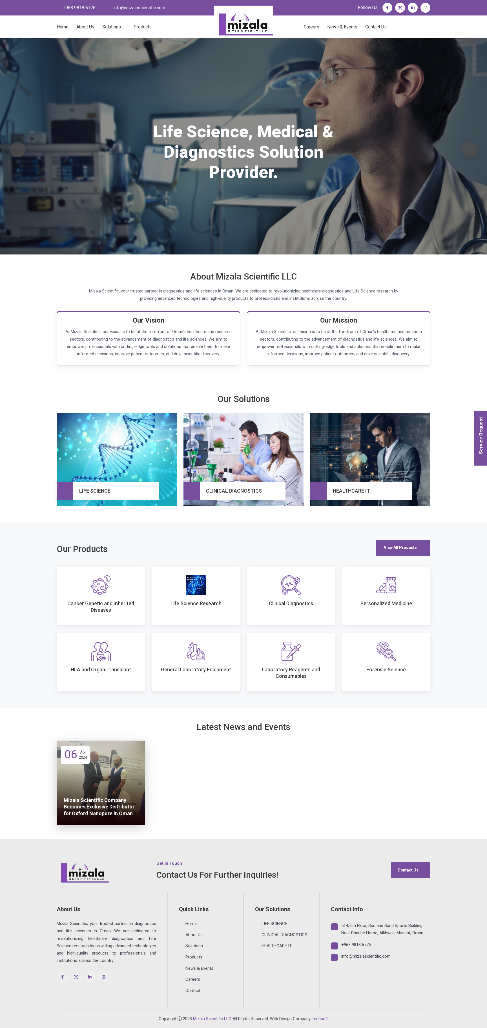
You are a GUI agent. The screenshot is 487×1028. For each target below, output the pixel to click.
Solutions (111, 27)
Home (62, 27)
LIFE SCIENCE (94, 491)
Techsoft (320, 1018)
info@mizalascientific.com (139, 7)
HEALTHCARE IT (351, 491)
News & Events (342, 27)
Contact (192, 990)
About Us (85, 27)
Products (143, 27)
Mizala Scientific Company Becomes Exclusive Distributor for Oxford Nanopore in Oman (99, 806)
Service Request (481, 435)
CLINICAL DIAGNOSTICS (234, 491)
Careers (311, 27)
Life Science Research (196, 603)
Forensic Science (386, 669)
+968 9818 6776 (79, 7)
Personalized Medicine (386, 603)
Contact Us (376, 27)
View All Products (400, 547)
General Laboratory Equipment (196, 669)
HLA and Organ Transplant (101, 669)
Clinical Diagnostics (291, 603)
